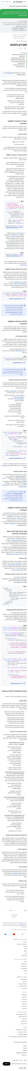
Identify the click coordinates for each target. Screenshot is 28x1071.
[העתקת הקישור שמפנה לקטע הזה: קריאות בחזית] (16, 849)
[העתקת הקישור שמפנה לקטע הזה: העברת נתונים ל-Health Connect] (18, 123)
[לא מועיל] (17, 41)
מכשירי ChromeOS (22, 984)
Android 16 (24, 997)
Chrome (25, 1048)
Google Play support (22, 1034)
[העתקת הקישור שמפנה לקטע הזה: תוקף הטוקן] (18, 701)
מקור (26, 948)
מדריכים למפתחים (23, 1016)
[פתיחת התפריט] (25, 1)
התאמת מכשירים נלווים (17, 570)
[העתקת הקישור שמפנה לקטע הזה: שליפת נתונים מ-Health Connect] (18, 324)
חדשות (25, 951)
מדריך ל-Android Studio (21, 1014)
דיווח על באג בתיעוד (22, 1032)
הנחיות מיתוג (16, 1060)
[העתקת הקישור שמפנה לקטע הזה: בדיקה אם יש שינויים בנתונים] (7, 380)
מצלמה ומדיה (24, 968)
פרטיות (25, 971)
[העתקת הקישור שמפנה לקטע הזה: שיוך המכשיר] (17, 558)
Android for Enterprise (22, 944)
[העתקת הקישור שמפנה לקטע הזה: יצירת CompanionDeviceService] (4, 610)
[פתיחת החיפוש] (9, 2)
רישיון (21, 1060)
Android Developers (23, 34)
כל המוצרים (24, 1055)
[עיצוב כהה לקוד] (21, 201)
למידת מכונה (24, 964)
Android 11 (24, 1008)
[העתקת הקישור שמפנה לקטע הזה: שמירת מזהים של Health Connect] (3, 269)
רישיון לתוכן (22, 924)
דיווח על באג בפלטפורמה (21, 1029)
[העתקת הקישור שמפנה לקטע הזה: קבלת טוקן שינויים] (14, 336)
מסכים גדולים (24, 979)
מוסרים (10, 515)
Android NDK (24, 1023)
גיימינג (25, 961)
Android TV (24, 988)
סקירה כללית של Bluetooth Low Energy (17, 554)
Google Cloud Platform (21, 1052)
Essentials (14, 34)
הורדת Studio (24, 1021)
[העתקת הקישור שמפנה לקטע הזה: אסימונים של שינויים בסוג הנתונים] (4, 835)
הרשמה (6, 1064)
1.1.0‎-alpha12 (9, 73)
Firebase (25, 1050)
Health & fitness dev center (18, 6)
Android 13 (24, 1003)
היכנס (3, 1)
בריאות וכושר (24, 966)
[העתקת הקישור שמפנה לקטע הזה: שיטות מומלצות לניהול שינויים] (8, 732)
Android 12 (24, 1006)
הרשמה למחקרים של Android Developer (18, 1036)
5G (26, 973)
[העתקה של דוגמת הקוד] (23, 201)
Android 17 (24, 994)
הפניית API (24, 1019)
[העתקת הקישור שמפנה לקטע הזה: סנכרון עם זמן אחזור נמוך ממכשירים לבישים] (10, 534)
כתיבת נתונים (23, 265)
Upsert (22, 233)
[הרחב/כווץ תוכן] (21, 53)
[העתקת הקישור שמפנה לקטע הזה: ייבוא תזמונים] (17, 881)
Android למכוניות (23, 986)
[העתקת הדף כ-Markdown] (20, 48)
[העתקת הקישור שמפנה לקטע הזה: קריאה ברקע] (17, 867)
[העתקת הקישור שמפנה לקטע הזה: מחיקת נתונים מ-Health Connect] (18, 510)
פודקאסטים (24, 955)
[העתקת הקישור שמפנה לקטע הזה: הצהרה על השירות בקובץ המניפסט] (3, 574)
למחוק (25, 483)
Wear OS (25, 981)
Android (25, 941)
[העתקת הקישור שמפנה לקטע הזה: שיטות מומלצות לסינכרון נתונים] (25, 693)
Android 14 (24, 1001)
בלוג (26, 953)
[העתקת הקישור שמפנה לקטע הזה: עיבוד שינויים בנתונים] (12, 471)
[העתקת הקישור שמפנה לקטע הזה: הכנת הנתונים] (16, 134)
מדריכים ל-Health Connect (19, 38)
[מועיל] (19, 41)
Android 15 (24, 999)
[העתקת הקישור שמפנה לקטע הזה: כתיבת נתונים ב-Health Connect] (4, 155)
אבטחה (25, 946)
